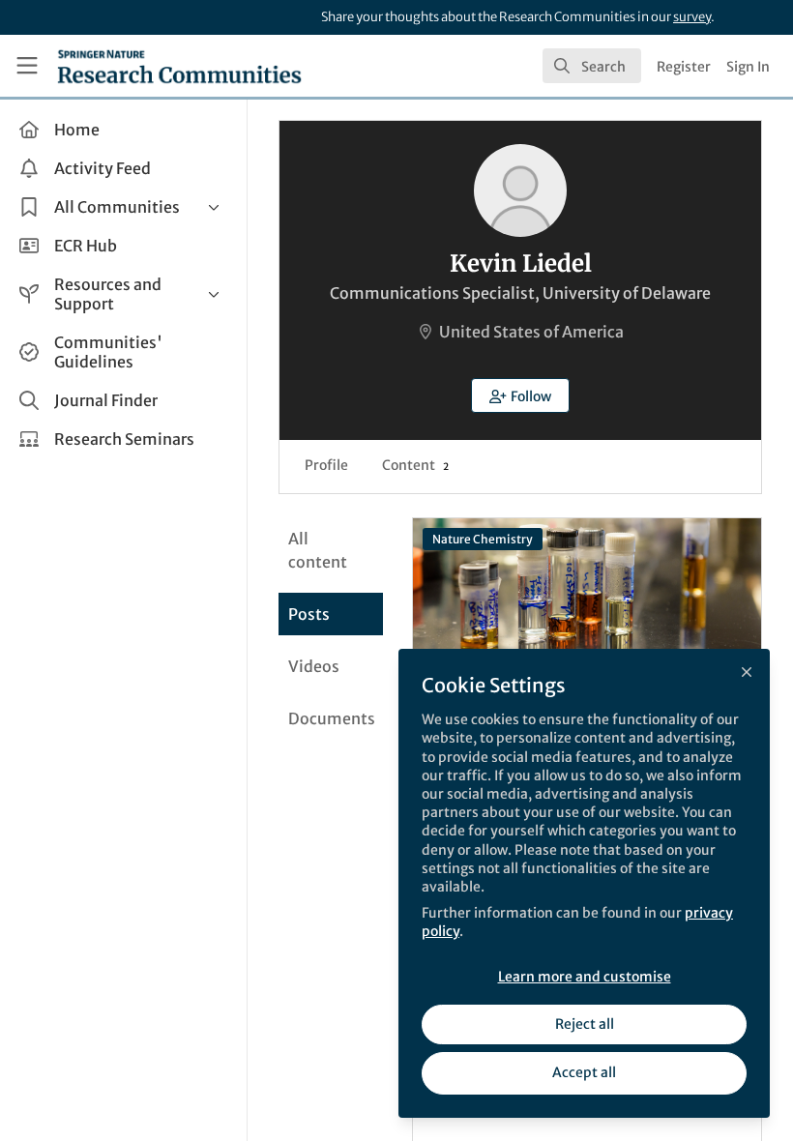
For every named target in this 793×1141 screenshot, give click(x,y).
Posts (309, 614)
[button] (520, 395)
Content (415, 465)
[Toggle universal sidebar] (27, 66)
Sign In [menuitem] (748, 66)
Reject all (584, 1024)
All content (317, 550)
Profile (326, 465)
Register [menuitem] (684, 66)
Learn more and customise (584, 976)
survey (692, 17)
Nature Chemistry (482, 539)
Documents (331, 718)
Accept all (584, 1072)
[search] (592, 65)
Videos (313, 666)
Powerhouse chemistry (587, 595)
